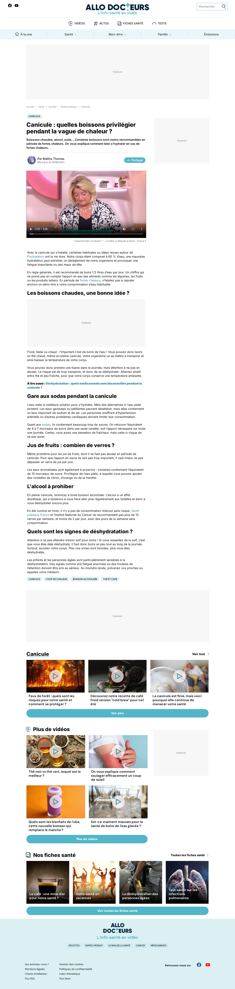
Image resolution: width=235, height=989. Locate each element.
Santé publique (69, 106)
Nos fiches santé (54, 855)
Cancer (140, 945)
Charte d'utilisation (36, 973)
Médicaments (158, 945)
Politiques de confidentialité (75, 969)
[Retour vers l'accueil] (117, 8)
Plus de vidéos (51, 729)
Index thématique (69, 973)
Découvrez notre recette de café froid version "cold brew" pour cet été (117, 700)
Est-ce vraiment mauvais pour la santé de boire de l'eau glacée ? (117, 824)
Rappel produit (94, 945)
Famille (163, 34)
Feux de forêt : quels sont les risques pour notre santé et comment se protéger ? (51, 700)
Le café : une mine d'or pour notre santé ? (47, 896)
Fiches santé (133, 23)
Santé (69, 34)
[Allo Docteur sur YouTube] (208, 965)
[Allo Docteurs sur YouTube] (16, 5)
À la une (26, 34)
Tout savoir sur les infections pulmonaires (183, 894)
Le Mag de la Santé (119, 945)
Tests (162, 23)
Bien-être (116, 34)
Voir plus (117, 713)
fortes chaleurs (90, 280)
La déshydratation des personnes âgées (140, 896)
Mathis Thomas (53, 159)
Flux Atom (65, 978)
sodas (46, 424)
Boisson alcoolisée (85, 579)
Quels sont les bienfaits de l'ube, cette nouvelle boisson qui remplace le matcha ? (54, 826)
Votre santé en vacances (87, 896)
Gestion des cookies (71, 964)
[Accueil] (117, 931)
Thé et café (110, 579)
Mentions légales (35, 969)
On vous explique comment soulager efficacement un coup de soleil (116, 775)
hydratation (36, 256)
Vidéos (79, 23)
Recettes (74, 945)
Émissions (211, 34)
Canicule (85, 106)
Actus (104, 23)
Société (53, 106)
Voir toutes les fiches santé (117, 911)
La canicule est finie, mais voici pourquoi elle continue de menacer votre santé (177, 700)
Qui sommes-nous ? (37, 964)
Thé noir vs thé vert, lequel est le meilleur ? (55, 773)
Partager (137, 160)
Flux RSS (30, 978)
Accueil (30, 106)
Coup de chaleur (56, 579)
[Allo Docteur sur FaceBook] (10, 5)
